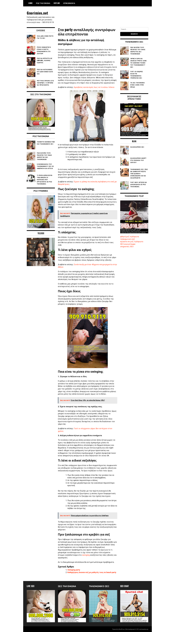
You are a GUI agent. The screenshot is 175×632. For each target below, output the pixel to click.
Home (30, 3)
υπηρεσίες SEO (127, 246)
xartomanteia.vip (143, 629)
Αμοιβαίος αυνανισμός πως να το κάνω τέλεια (94, 87)
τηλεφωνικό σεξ (127, 239)
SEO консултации (127, 244)
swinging (86, 555)
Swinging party (73, 570)
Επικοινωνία (69, 3)
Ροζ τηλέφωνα (43, 3)
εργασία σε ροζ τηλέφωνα (131, 241)
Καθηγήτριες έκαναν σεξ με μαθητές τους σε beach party (91, 572)
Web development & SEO (132, 629)
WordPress (122, 629)
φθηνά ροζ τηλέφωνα (129, 236)
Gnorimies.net (37, 13)
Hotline (57, 3)
